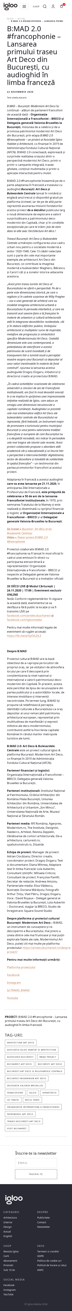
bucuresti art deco (50, 1064)
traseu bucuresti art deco (24, 1121)
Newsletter (43, 1226)
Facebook (13, 975)
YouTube (8, 1294)
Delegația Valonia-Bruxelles (25, 1085)
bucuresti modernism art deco (26, 1078)
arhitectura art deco (20, 1042)
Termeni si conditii (48, 1251)
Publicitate (43, 1217)
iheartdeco (49, 1092)
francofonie (15, 1092)
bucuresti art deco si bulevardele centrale (34, 1071)
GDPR (40, 1256)
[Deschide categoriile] (24, 6)
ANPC (40, 1270)
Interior (7, 1222)
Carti (6, 1256)
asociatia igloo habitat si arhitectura (31, 1049)
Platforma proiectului (21, 967)
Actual (21, 18)
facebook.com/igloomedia (24, 620)
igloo (33, 1092)
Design (7, 1226)
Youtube (12, 998)
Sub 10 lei (9, 1270)
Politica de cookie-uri (49, 1260)
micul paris (32, 1099)
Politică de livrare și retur (52, 1265)
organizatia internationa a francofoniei (33, 1107)
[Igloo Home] (10, 6)
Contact (41, 1222)
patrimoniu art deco (20, 1114)
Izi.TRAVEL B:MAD (18, 990)
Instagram (14, 983)
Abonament (10, 1260)
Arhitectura (10, 1217)
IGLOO (10, 18)
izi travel (13, 1099)
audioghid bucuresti (20, 1057)
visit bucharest (17, 1128)
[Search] (45, 6)
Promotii (8, 1265)
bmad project (47, 1057)
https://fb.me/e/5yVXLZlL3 (24, 636)
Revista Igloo (11, 1251)
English (7, 1236)
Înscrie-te (36, 1174)
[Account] (53, 6)
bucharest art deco (19, 1064)
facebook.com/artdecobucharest (29, 615)
